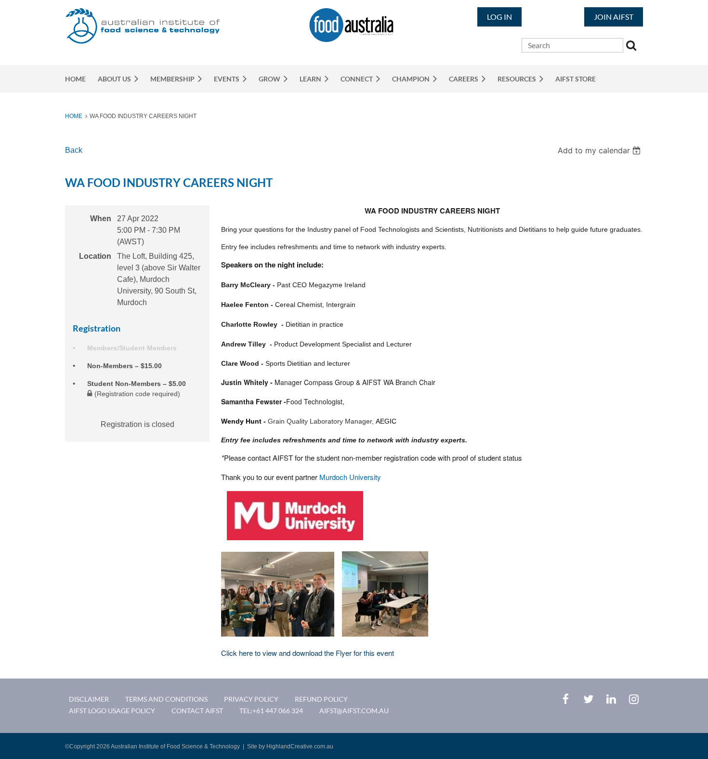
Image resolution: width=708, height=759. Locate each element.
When (100, 218)
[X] (588, 699)
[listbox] (600, 150)
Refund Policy (321, 699)
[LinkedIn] (610, 699)
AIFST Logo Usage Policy (112, 710)
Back (73, 150)
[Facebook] (565, 699)
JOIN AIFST (613, 16)
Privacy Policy (251, 699)
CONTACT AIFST (197, 710)
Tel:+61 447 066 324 (271, 710)
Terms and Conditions (166, 699)
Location (95, 256)
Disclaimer (89, 699)
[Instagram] (633, 699)
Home (73, 116)
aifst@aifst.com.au (354, 710)
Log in (499, 16)
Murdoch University (350, 477)
